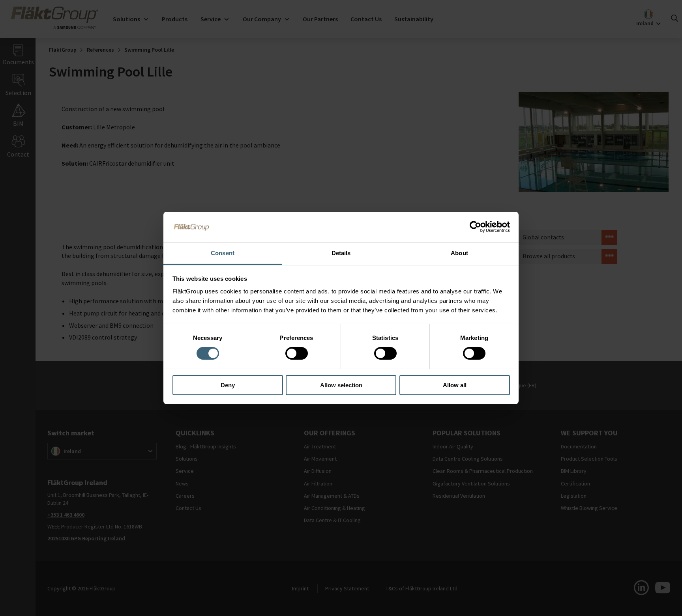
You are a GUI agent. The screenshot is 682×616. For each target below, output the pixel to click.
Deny (228, 385)
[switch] (296, 353)
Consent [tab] (222, 253)
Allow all (455, 385)
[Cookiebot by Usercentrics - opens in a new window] (475, 227)
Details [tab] (341, 253)
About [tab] (459, 253)
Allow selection (341, 385)
